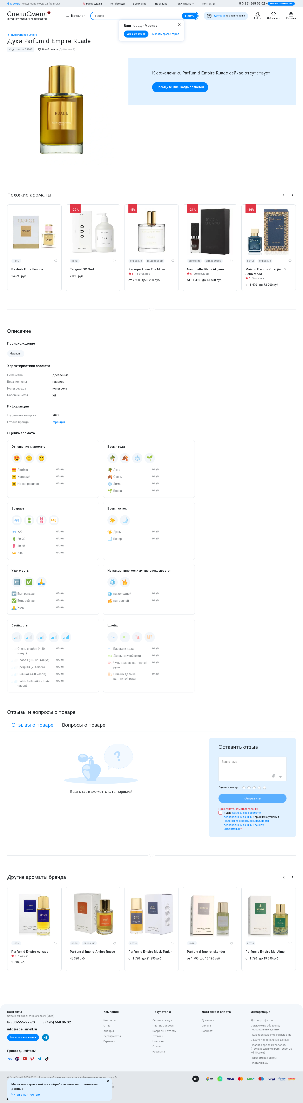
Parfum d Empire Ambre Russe (92, 952)
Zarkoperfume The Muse (146, 269)
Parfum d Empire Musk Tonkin (150, 952)
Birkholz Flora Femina (27, 269)
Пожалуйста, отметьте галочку (238, 808)
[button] (284, 195)
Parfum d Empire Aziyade (29, 952)
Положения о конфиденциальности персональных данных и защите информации (246, 824)
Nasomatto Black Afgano (205, 269)
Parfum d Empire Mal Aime (265, 952)
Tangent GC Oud (82, 269)
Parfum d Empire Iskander (206, 952)
